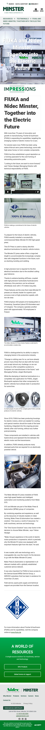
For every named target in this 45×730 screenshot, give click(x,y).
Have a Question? (21, 4)
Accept (37, 725)
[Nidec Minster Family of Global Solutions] (13, 10)
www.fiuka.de (16, 632)
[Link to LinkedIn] (22, 719)
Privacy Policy (27, 703)
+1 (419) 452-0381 (22, 713)
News (37, 696)
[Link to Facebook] (19, 719)
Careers (30, 696)
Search (11, 4)
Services (23, 696)
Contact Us (6, 700)
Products (16, 696)
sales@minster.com (22, 716)
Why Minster (7, 696)
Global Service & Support (22, 674)
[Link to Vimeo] (25, 719)
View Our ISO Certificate (13, 708)
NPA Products (22, 667)
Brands (36, 11)
